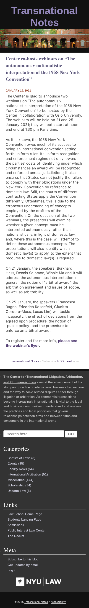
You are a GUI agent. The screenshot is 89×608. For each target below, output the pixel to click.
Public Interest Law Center (27, 530)
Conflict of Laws (19, 458)
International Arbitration (24, 474)
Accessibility (58, 601)
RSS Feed (64, 361)
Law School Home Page (25, 514)
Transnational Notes (44, 16)
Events (12, 463)
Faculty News (17, 469)
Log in (12, 570)
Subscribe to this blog (23, 559)
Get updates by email (23, 565)
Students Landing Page (24, 519)
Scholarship (16, 485)
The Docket (16, 536)
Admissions (16, 525)
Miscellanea (16, 480)
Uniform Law (17, 491)
